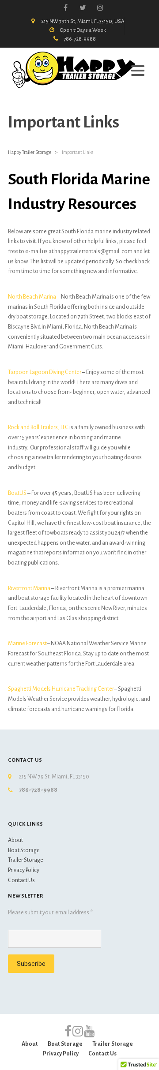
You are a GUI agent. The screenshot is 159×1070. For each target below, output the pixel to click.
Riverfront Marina (29, 588)
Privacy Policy (23, 870)
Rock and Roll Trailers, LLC (38, 427)
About (15, 840)
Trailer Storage (25, 860)
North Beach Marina (32, 297)
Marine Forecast (27, 643)
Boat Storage (24, 850)
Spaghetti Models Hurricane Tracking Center (61, 689)
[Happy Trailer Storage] (74, 69)
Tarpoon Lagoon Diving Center (44, 372)
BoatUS (17, 493)
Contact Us (21, 880)
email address (74, 912)
